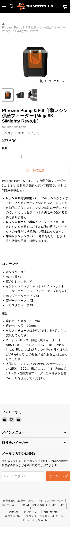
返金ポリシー (31, 511)
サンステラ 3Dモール (16, 133)
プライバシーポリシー (50, 500)
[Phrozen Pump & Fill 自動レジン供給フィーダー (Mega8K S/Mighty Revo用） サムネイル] (7, 95)
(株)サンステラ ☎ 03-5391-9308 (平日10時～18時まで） (33, 506)
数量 (4, 148)
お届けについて (52, 511)
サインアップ (58, 476)
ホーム (6, 24)
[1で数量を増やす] (36, 157)
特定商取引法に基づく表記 (18, 500)
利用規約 (14, 511)
